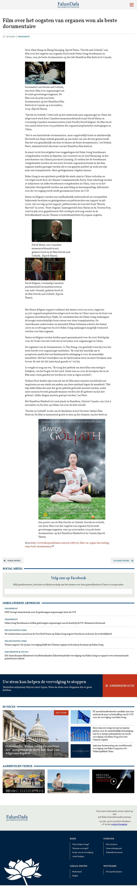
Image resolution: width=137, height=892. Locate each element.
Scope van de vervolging (82, 852)
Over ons (108, 838)
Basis (73, 838)
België (75, 876)
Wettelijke (110, 866)
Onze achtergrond (114, 848)
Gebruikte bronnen (114, 852)
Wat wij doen (111, 844)
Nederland (77, 872)
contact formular (119, 824)
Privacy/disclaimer (114, 872)
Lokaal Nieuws (78, 866)
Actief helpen (78, 856)
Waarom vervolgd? (80, 848)
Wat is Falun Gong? (80, 844)
